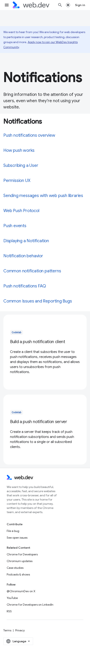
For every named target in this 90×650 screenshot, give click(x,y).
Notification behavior (23, 256)
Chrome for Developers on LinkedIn (30, 604)
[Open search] (60, 5)
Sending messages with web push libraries (43, 195)
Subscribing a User (20, 165)
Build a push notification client (37, 341)
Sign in (80, 5)
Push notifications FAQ (24, 286)
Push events (14, 225)
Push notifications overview (29, 135)
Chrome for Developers (22, 554)
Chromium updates (19, 561)
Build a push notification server (38, 421)
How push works (19, 150)
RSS (9, 611)
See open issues (17, 537)
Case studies (15, 568)
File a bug (13, 531)
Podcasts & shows (18, 574)
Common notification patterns (32, 271)
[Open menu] (7, 5)
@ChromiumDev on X (21, 591)
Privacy (20, 630)
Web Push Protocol (21, 210)
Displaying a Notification (26, 240)
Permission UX (16, 180)
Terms (7, 630)
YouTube (12, 598)
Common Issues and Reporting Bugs (37, 301)
